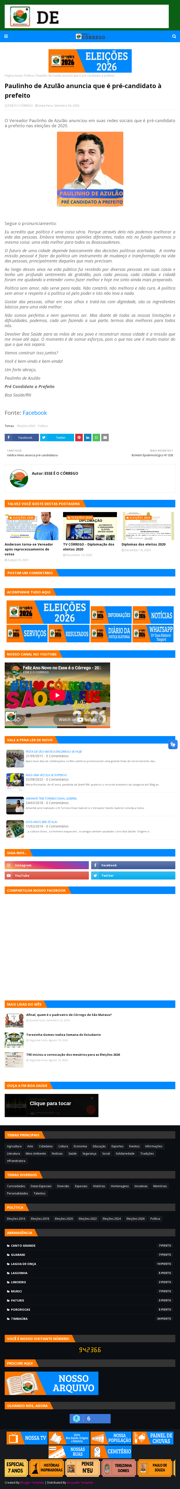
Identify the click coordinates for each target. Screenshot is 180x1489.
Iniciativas (141, 1186)
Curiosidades (16, 1186)
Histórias (99, 1186)
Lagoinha (86, 1273)
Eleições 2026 (136, 1219)
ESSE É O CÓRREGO (20, 106)
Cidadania (45, 1146)
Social (106, 1154)
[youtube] (47, 875)
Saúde (72, 1154)
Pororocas (86, 1309)
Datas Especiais (41, 1186)
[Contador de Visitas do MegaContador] (90, 1351)
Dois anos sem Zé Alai (41, 822)
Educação (99, 1146)
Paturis (86, 1300)
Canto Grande (86, 1245)
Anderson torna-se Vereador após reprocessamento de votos (29, 549)
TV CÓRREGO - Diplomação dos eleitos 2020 (88, 546)
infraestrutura (16, 1161)
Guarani (86, 1255)
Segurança (89, 1154)
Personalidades (17, 1193)
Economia (80, 1146)
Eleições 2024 (112, 1219)
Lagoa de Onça (86, 1264)
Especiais (81, 1186)
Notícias (57, 1154)
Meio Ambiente (36, 1154)
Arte (30, 1146)
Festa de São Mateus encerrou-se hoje (54, 752)
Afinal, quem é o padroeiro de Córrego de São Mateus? (69, 1015)
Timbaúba (86, 1319)
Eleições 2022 (88, 1219)
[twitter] (133, 875)
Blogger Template (32, 1483)
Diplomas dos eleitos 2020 (143, 544)
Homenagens (120, 1186)
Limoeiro (86, 1282)
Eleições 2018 (40, 1219)
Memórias (160, 1186)
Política (29, 76)
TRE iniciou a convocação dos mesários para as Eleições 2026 (73, 1054)
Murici (86, 1291)
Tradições (147, 1154)
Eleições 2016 (16, 1219)
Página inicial (13, 76)
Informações (153, 1146)
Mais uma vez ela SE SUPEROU (46, 775)
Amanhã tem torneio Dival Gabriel (51, 799)
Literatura (13, 1154)
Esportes (117, 1146)
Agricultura (14, 1146)
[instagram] (47, 865)
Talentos (39, 1193)
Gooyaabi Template (80, 1483)
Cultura (63, 1146)
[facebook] (133, 865)
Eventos (134, 1146)
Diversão (63, 1186)
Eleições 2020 (26, 426)
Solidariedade (125, 1154)
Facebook (35, 412)
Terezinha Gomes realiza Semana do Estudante (63, 1035)
